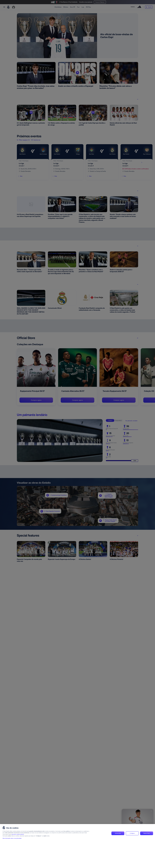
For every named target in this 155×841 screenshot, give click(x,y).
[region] (77, 832)
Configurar (132, 833)
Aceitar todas (118, 833)
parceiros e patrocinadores (18, 834)
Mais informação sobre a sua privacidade (12, 838)
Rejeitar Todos (146, 833)
